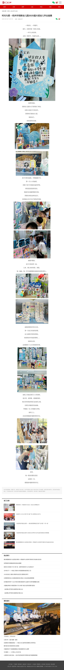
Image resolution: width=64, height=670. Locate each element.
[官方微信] (53, 2)
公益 (32, 7)
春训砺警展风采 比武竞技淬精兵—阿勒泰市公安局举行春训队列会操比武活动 (22, 559)
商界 (23, 7)
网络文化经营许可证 (21, 666)
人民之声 (9, 2)
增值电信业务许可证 (31, 666)
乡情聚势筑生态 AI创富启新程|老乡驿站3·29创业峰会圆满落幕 (19, 578)
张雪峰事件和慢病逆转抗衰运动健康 (12, 563)
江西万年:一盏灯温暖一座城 (10, 639)
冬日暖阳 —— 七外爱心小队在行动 (12, 652)
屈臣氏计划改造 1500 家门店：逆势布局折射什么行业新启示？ (19, 567)
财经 (59, 7)
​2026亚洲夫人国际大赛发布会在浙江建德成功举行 (16, 574)
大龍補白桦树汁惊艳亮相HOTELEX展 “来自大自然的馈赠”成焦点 (19, 585)
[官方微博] (57, 2)
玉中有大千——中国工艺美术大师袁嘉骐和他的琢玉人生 (17, 570)
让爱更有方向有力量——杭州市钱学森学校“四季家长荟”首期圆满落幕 (20, 655)
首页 (4, 7)
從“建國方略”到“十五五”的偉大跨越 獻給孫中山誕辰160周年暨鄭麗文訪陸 (21, 581)
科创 (41, 7)
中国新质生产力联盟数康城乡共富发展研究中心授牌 (16, 649)
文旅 (50, 7)
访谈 (14, 7)
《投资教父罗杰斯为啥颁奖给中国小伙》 (13, 589)
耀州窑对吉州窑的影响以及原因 (11, 646)
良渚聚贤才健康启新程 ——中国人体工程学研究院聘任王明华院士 (20, 642)
